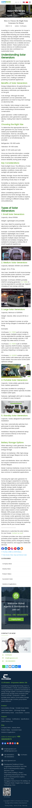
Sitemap (24, 806)
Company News (7, 564)
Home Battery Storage (7, 708)
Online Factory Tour (7, 721)
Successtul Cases (7, 579)
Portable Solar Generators (15, 380)
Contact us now (17, 533)
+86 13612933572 (9, 661)
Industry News (13, 16)
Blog (8, 16)
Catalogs (8, 719)
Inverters (27, 713)
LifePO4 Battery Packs (7, 713)
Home (3, 16)
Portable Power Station (22, 708)
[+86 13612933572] (16, 2)
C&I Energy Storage (19, 710)
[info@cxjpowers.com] (18, 2)
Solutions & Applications (9, 584)
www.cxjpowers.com (10, 761)
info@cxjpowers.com (11, 658)
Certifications (16, 719)
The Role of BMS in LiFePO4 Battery (12, 552)
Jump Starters (19, 713)
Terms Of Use (17, 806)
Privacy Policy (9, 806)
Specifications (25, 719)
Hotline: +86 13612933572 (16, 615)
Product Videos (6, 574)
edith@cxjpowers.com (10, 751)
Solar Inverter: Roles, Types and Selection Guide (15, 555)
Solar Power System (7, 710)
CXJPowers (23, 755)
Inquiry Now (16, 619)
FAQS (2, 719)
